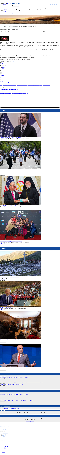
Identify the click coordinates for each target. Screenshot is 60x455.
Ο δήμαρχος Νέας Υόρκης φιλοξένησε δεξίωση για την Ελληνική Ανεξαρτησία (10, 137)
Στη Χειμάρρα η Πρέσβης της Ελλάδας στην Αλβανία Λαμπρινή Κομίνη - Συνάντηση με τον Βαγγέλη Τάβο (14, 377)
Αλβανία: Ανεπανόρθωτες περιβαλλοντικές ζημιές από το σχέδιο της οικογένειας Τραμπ (11, 384)
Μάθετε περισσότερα (3, 139)
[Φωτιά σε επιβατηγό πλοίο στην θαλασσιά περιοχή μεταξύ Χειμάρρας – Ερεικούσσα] (30, 23)
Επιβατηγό (6, 63)
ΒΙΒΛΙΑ (5, 9)
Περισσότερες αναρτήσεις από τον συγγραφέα (6, 81)
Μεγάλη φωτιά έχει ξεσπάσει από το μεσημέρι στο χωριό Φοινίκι (11, 104)
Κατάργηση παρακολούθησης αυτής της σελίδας (6, 408)
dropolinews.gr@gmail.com (30, 421)
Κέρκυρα (3, 63)
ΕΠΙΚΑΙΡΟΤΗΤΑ (9, 3)
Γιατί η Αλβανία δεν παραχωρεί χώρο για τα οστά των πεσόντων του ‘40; (9, 277)
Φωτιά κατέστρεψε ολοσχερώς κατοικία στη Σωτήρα (9, 89)
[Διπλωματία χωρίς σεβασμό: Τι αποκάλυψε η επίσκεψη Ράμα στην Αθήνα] (20, 338)
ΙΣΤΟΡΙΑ (4, 10)
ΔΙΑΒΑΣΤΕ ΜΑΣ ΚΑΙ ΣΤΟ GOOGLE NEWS (6, 61)
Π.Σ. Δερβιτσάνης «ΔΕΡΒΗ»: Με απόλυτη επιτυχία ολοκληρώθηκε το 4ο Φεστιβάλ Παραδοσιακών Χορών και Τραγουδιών (16, 379)
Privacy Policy (4, 429)
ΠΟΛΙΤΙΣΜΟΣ (4, 5)
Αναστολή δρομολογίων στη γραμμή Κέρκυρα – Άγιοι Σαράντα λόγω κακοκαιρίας (14, 93)
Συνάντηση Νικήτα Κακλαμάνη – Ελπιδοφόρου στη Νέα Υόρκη (8, 205)
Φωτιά (1, 63)
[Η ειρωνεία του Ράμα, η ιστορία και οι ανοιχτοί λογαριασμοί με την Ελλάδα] (20, 366)
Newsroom (2, 75)
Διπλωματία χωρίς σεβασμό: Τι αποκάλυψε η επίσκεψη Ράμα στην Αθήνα (10, 339)
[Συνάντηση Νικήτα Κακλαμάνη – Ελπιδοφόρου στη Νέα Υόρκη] (20, 204)
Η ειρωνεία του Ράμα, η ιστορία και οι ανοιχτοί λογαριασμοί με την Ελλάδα (10, 367)
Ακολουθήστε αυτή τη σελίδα (17, 408)
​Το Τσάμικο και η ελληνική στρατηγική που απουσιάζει (7, 307)
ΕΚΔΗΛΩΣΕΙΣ (6, 446)
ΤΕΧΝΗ (5, 447)
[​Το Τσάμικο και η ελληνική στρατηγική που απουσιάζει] (20, 306)
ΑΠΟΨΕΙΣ (3, 12)
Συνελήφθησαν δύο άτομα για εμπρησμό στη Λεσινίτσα (9, 97)
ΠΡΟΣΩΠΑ (4, 11)
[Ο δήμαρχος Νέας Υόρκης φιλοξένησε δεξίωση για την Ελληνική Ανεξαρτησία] (20, 136)
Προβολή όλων (57, 370)
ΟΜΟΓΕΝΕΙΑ (5, 4)
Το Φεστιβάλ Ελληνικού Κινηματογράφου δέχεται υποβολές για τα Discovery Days (11, 241)
